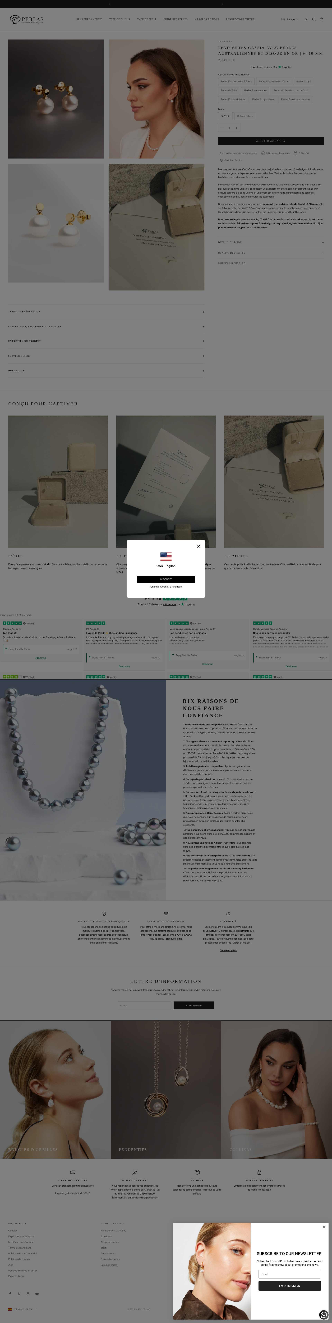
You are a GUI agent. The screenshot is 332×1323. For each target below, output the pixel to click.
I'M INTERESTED (289, 1285)
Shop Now (166, 579)
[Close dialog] (324, 1227)
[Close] (199, 546)
